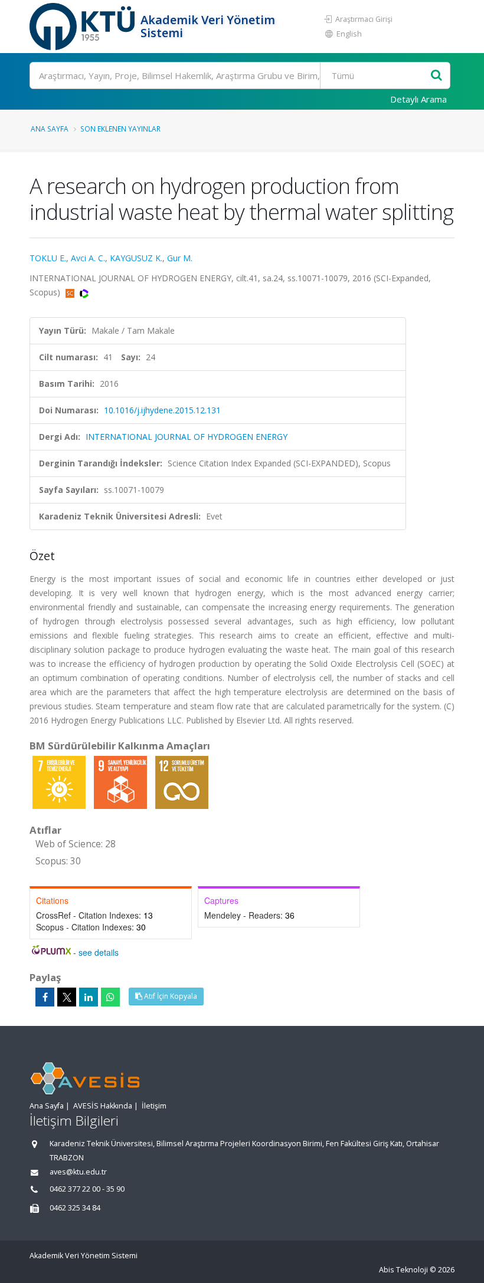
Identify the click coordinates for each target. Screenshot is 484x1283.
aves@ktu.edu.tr (78, 1172)
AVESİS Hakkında (102, 1106)
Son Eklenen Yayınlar (120, 128)
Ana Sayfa (49, 128)
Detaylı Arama (418, 99)
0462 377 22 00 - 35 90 (87, 1189)
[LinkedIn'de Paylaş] (88, 997)
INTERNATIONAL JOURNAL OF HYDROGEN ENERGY (186, 436)
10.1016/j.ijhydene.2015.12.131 (162, 410)
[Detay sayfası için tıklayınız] (60, 781)
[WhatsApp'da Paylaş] (110, 997)
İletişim (154, 1106)
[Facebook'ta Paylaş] (44, 997)
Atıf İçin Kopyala (169, 996)
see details (99, 952)
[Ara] (436, 75)
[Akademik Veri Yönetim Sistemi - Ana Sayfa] (84, 26)
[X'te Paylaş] (66, 997)
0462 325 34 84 (75, 1208)
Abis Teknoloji (403, 1270)
